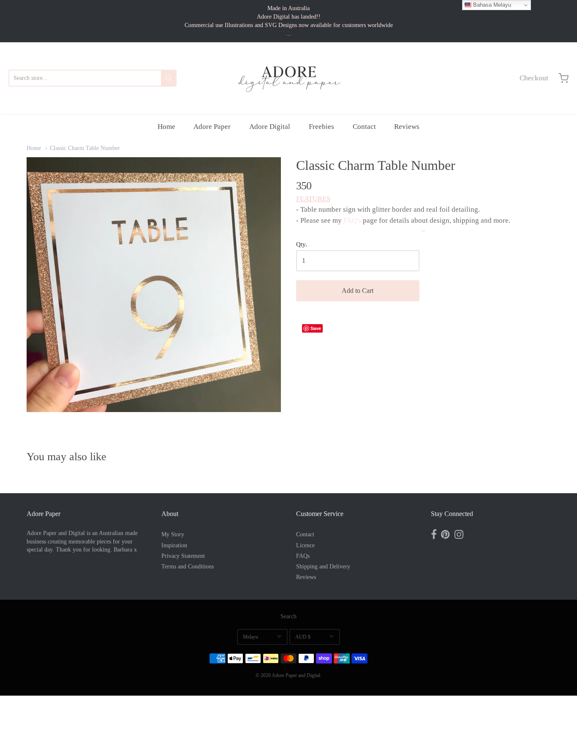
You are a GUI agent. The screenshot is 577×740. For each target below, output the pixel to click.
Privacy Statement (183, 556)
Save (315, 328)
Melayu (250, 637)
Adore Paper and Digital (296, 675)
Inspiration (174, 545)
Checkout (534, 78)
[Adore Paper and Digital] (288, 78)
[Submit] (168, 78)
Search (288, 616)
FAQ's (352, 220)
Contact (364, 127)
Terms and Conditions (187, 566)
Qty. (301, 244)
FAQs (303, 556)
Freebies (321, 127)
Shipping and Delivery (323, 566)
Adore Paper (212, 127)
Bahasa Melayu (491, 5)
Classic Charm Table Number (85, 148)
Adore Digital (269, 127)
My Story (172, 534)
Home (166, 127)
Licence (305, 545)
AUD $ (302, 637)
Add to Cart (357, 290)
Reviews (406, 127)
